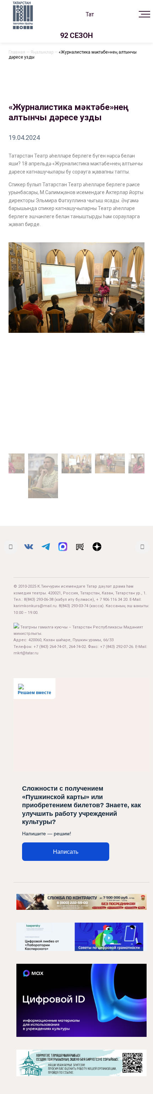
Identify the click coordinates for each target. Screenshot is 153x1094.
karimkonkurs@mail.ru (35, 606)
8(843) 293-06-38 (38, 599)
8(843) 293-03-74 (73, 606)
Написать (65, 852)
